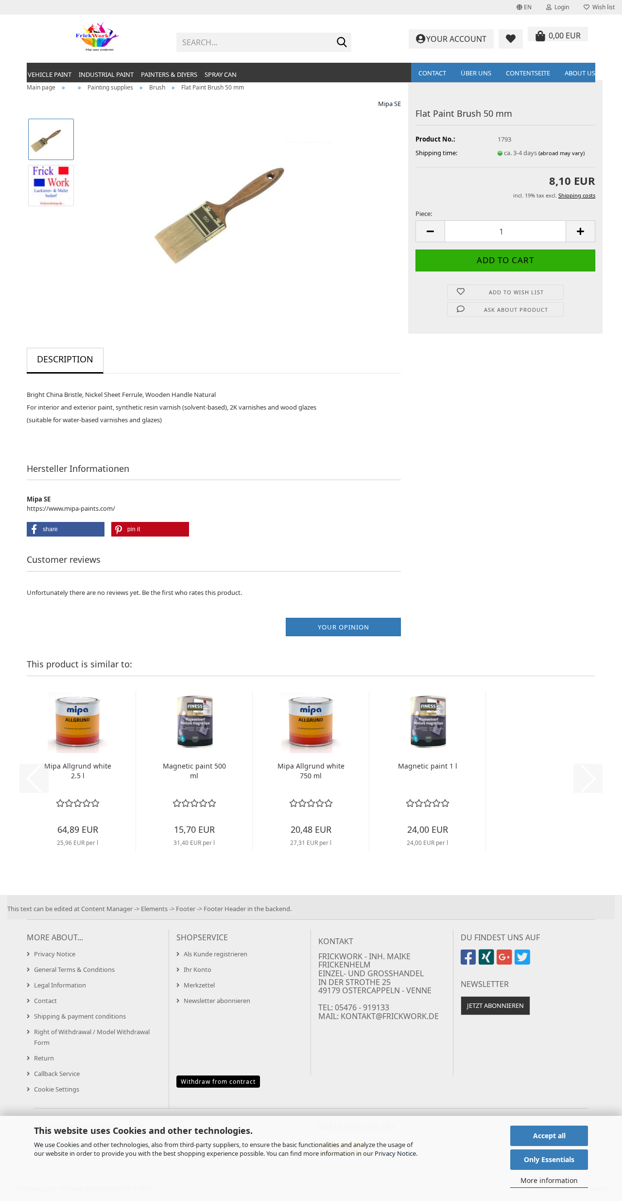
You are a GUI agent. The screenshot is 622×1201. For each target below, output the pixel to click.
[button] (524, 7)
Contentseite (528, 73)
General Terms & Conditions (74, 969)
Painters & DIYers (169, 74)
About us (580, 73)
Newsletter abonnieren (217, 1000)
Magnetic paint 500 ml (194, 770)
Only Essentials (549, 1159)
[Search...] (342, 43)
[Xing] (488, 961)
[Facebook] (470, 961)
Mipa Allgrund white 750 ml (311, 770)
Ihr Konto (197, 969)
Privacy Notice (395, 1153)
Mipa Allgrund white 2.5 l (77, 770)
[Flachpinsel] (241, 207)
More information (549, 1180)
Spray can (221, 74)
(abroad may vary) (561, 153)
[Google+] (506, 961)
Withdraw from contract (218, 1081)
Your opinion (343, 627)
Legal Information (60, 985)
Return (44, 1058)
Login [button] (560, 7)
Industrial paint (106, 74)
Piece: (423, 213)
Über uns (476, 73)
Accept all (549, 1135)
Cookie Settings (56, 1089)
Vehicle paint (49, 74)
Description (65, 359)
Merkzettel (199, 985)
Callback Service (57, 1073)
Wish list (602, 7)
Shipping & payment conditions (80, 1016)
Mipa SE (389, 103)
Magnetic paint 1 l (427, 766)
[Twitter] (524, 961)
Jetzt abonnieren (495, 1005)
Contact (432, 73)
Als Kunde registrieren (215, 954)
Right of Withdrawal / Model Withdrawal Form (92, 1037)
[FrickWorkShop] (98, 39)
